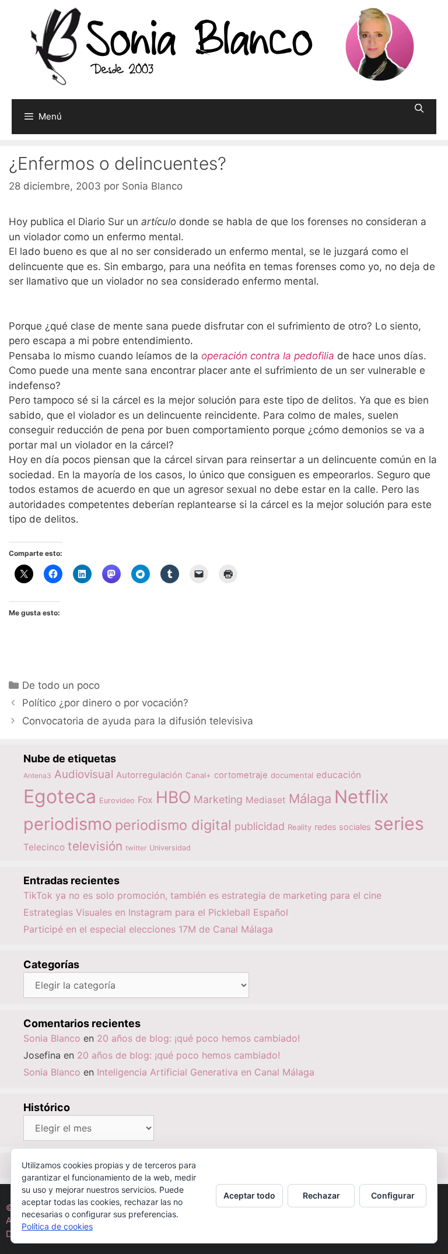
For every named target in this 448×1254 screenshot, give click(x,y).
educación (338, 774)
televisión (95, 846)
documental (292, 775)
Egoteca (59, 796)
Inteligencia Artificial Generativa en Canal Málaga (205, 1072)
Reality (300, 827)
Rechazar (321, 1195)
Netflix (361, 796)
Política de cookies (57, 1226)
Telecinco (44, 847)
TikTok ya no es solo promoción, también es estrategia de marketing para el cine (202, 895)
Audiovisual (83, 774)
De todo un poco (61, 685)
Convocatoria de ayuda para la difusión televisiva (137, 721)
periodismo (67, 824)
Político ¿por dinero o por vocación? (105, 703)
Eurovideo (117, 800)
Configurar (393, 1195)
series (399, 823)
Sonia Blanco (51, 1038)
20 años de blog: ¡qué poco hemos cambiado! (198, 1038)
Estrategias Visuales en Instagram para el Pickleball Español (155, 912)
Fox (145, 799)
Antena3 (37, 775)
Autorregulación (149, 775)
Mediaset (266, 799)
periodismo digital (173, 825)
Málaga (310, 798)
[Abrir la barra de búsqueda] (419, 108)
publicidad (260, 826)
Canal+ (198, 775)
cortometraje (241, 775)
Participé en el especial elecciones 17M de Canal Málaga (148, 929)
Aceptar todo (249, 1195)
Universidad (170, 847)
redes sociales (342, 827)
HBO (173, 797)
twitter (135, 847)
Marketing (218, 799)
